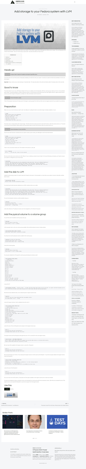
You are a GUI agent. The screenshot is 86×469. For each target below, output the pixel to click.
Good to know (8, 58)
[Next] (66, 426)
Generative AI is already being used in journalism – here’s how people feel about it (78, 216)
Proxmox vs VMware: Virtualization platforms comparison (76, 302)
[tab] (34, 438)
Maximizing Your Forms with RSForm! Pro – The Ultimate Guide (77, 135)
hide (15, 54)
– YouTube (74, 260)
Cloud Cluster (75, 95)
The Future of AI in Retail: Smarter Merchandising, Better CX (78, 286)
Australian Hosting (75, 189)
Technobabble (75, 46)
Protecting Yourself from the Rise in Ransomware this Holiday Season (55, 404)
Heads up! (7, 57)
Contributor (40, 14)
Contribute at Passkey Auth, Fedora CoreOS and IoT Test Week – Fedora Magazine (56, 432)
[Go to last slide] (3, 426)
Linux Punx (74, 173)
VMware (35, 454)
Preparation (7, 59)
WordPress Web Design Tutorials (78, 212)
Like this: (8, 63)
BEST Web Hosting (76, 76)
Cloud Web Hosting (76, 62)
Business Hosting (76, 130)
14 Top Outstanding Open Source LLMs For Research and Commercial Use (78, 178)
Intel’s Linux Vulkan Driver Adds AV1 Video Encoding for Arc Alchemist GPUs (78, 323)
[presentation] (12, 422)
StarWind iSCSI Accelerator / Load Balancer (9, 404)
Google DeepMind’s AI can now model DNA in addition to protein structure (78, 50)
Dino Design (74, 289)
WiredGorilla (58, 448)
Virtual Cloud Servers (76, 298)
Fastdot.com (75, 41)
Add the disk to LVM (9, 61)
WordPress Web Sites (14, 449)
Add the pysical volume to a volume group (13, 62)
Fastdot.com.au (76, 43)
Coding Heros (75, 258)
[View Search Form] (75, 2)
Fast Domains (75, 226)
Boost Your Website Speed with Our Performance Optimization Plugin (78, 154)
